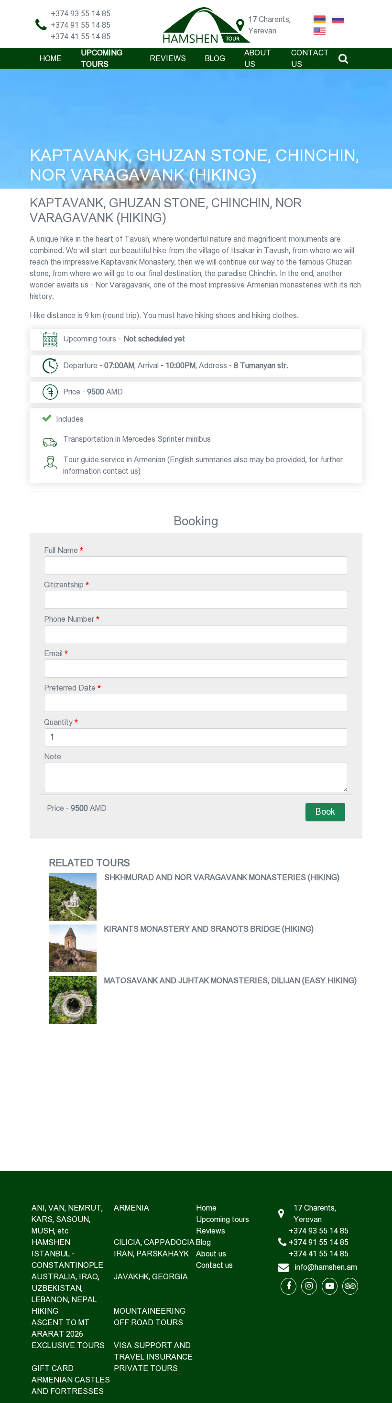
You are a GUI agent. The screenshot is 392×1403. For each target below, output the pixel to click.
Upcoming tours (222, 1219)
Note (52, 756)
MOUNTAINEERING (149, 1311)
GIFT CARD (53, 1368)
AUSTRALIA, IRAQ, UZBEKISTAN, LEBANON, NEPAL (65, 1288)
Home (50, 58)
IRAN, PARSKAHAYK (151, 1253)
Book (325, 812)
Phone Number (69, 619)
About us (211, 1253)
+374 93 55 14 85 (80, 13)
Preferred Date (70, 687)
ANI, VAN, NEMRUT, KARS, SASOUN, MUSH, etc (67, 1219)
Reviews (168, 58)
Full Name (61, 550)
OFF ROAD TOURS (148, 1322)
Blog (215, 58)
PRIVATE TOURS (146, 1368)
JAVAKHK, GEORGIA (151, 1276)
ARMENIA (131, 1208)
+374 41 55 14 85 (80, 36)
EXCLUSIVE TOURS (68, 1345)
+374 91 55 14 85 (80, 25)
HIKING (45, 1311)
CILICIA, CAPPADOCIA (154, 1242)
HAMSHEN (51, 1242)
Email (53, 653)
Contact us (214, 1265)
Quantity (58, 722)
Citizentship (64, 584)
